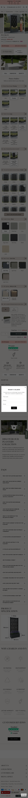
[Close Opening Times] (25, 387)
